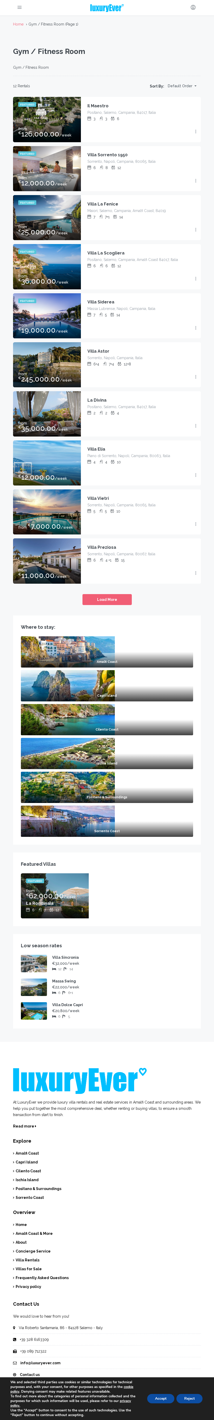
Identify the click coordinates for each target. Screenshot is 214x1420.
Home (21, 1225)
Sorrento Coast (30, 1197)
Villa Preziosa (101, 547)
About (21, 1242)
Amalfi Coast (27, 1153)
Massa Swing (64, 981)
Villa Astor (98, 351)
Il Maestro (98, 105)
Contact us (30, 1375)
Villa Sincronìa (65, 957)
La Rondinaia (40, 903)
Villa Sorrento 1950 (107, 154)
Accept (161, 1398)
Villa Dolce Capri (67, 1005)
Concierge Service (33, 1251)
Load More (107, 599)
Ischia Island (27, 1180)
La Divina (96, 400)
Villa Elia (96, 449)
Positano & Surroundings (38, 1189)
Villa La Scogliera (105, 253)
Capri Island (27, 1162)
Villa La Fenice (102, 204)
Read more (24, 1126)
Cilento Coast (28, 1171)
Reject (189, 1398)
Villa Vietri (98, 498)
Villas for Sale (29, 1269)
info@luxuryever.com (40, 1363)
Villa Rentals (27, 1260)
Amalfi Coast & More (34, 1233)
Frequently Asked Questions (42, 1278)
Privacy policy (28, 1287)
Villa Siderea (100, 302)
